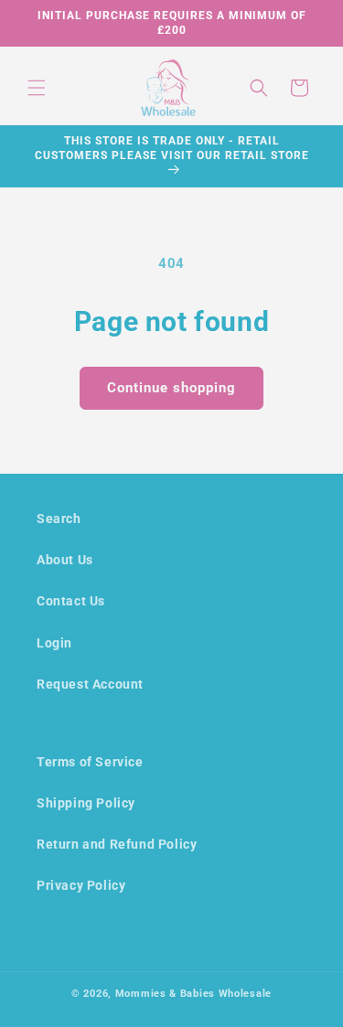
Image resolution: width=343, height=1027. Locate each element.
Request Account (90, 684)
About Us (65, 559)
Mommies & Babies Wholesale (193, 994)
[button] (36, 88)
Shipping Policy (86, 803)
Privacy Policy (81, 885)
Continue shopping (171, 388)
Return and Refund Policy (117, 844)
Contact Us (71, 601)
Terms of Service (90, 761)
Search (59, 518)
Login (54, 643)
